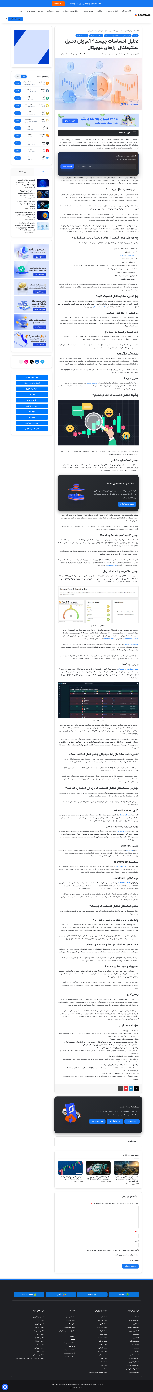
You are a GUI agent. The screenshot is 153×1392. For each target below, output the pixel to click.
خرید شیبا (31, 411)
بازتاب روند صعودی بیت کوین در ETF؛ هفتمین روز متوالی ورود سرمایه (25, 214)
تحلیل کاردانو (39, 1338)
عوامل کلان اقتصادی (127, 255)
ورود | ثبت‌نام (15, 19)
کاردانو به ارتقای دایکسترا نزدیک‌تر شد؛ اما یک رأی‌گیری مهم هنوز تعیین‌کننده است (25, 182)
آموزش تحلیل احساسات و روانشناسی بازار (117, 36)
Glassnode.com (125, 815)
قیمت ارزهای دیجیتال (32, 383)
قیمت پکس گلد (102, 1338)
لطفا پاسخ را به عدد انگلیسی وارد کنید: (127, 1255)
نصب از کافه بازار (97, 1121)
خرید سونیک (135, 1351)
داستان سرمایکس (69, 1343)
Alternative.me (109, 638)
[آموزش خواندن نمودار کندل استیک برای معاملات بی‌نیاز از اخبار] (70, 1168)
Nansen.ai (129, 850)
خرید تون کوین (134, 1358)
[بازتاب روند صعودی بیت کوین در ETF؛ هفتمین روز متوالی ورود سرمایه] (43, 215)
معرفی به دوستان (69, 1327)
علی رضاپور (134, 54)
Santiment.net (121, 866)
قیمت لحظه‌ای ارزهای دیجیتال (97, 1372)
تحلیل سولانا (39, 1341)
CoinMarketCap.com (130, 638)
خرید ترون (32, 417)
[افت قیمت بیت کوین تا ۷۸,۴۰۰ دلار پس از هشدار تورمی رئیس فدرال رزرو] (43, 194)
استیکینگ (72, 1324)
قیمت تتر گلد (103, 1341)
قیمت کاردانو (103, 1355)
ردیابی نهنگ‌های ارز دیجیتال (128, 669)
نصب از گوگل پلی (115, 1121)
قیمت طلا (104, 1358)
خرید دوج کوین (32, 405)
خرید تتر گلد (135, 1344)
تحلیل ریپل (40, 1344)
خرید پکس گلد (134, 1341)
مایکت (90, 1294)
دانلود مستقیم (132, 1121)
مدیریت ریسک (92, 383)
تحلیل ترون (40, 1334)
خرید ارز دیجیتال (32, 377)
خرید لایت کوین (134, 1362)
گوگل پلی (59, 1294)
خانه (135, 31)
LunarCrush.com (124, 883)
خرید (17, 76)
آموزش (131, 31)
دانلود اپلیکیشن (70, 1356)
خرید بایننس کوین (32, 423)
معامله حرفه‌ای (70, 1317)
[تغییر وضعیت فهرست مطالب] (133, 133)
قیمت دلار (104, 1369)
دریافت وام (58, 3)
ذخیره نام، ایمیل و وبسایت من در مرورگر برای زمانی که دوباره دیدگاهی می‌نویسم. (111, 1250)
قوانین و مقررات (70, 1349)
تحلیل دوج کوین (38, 1348)
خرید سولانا (135, 1348)
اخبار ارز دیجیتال (112, 11)
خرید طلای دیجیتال (32, 428)
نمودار (17, 83)
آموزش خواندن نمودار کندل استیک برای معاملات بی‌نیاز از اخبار (71, 1178)
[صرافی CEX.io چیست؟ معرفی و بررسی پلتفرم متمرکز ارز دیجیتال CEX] (98, 1168)
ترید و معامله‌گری (82, 36)
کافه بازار (122, 1294)
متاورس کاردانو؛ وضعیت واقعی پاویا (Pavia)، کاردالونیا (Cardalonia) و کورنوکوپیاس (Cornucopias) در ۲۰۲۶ (25, 226)
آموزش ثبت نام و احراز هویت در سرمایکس (30, 1358)
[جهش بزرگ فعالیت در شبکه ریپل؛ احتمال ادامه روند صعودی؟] (43, 205)
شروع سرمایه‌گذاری (127, 504)
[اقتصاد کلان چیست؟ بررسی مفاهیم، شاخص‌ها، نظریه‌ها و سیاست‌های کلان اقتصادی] (126, 1168)
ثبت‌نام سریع (67, 166)
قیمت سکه (103, 1362)
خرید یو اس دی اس (132, 1369)
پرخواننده (22, 172)
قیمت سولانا (103, 1344)
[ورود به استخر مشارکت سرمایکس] (76, 493)
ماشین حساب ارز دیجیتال (67, 1331)
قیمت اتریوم (103, 1324)
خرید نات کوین (134, 1355)
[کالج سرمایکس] (143, 15)
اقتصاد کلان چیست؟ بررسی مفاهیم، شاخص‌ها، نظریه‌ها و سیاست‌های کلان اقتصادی (127, 1179)
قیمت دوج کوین (102, 1327)
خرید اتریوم (31, 400)
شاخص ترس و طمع (132, 644)
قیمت (23, 76)
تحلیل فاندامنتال (99, 307)
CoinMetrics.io (122, 831)
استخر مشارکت (70, 1320)
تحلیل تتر (41, 1320)
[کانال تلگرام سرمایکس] (98, 120)
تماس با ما (72, 1346)
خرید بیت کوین (32, 388)
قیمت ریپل (103, 1334)
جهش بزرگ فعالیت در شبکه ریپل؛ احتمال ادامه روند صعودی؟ (26, 204)
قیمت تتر (104, 1317)
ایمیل (136, 1241)
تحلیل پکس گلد (38, 1331)
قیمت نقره (103, 1365)
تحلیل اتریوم (39, 1324)
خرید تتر (32, 394)
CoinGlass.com (111, 565)
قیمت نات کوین (102, 1348)
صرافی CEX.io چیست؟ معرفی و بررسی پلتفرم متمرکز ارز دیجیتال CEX (99, 1178)
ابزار (21, 11)
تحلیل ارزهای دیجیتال (71, 11)
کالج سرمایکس (126, 11)
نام (137, 1231)
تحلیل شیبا (40, 1351)
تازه (43, 172)
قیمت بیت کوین (102, 1320)
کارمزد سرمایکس (69, 1353)
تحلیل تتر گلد (39, 1327)
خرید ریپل (136, 1338)
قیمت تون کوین (102, 1351)
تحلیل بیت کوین (38, 1317)
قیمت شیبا (103, 1331)
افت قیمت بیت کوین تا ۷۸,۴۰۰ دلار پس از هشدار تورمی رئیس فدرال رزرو (26, 193)
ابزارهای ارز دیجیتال (96, 36)
